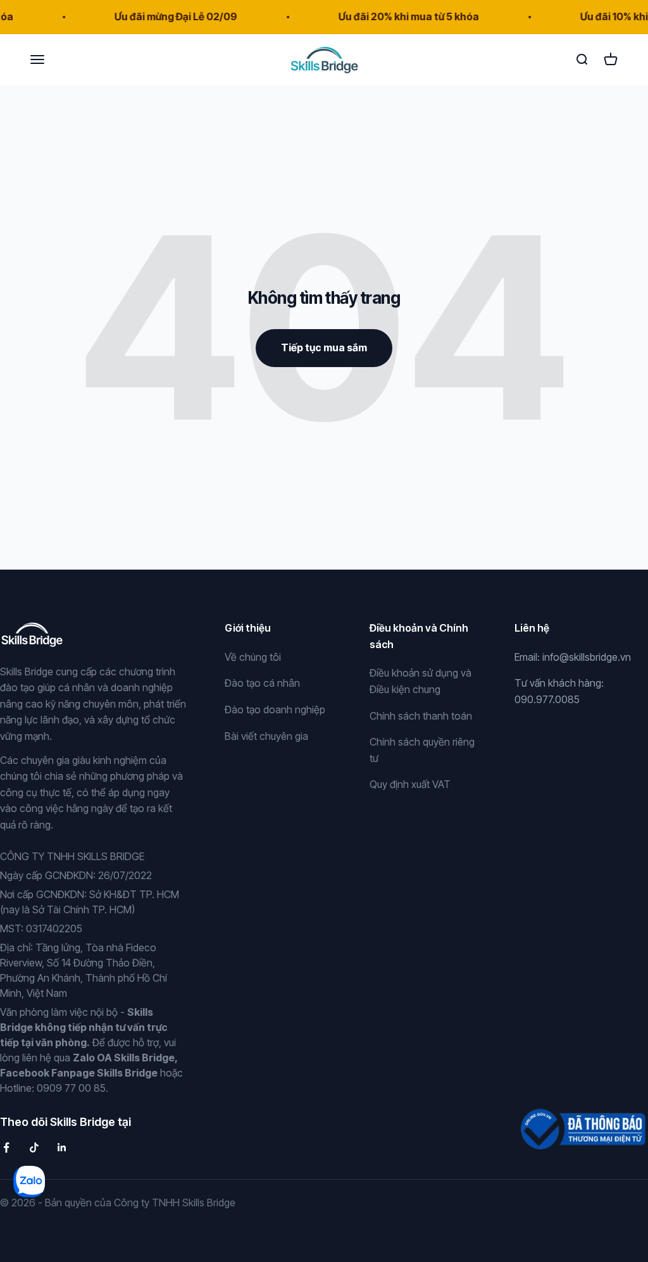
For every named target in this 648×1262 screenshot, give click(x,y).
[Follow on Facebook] (6, 1147)
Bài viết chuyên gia (266, 736)
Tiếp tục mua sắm (324, 347)
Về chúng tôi (253, 657)
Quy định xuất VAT (410, 784)
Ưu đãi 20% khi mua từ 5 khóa (397, 16)
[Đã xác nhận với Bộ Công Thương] (581, 1121)
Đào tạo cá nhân (262, 683)
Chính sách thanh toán (421, 715)
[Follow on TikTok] (34, 1147)
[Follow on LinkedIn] (62, 1147)
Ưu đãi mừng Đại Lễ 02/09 (164, 16)
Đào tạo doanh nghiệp (275, 709)
